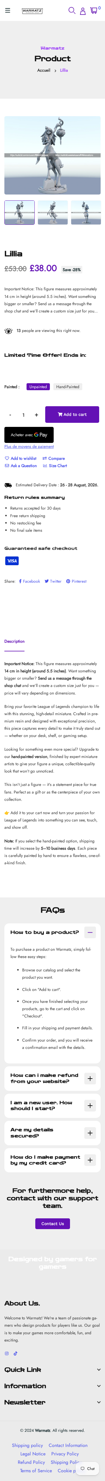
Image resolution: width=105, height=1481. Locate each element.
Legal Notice (33, 1453)
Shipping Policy (66, 1462)
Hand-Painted (67, 387)
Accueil (43, 70)
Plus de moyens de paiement (29, 446)
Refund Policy (31, 1462)
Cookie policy (71, 1470)
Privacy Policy (65, 1453)
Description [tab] (14, 641)
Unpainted (38, 387)
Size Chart (57, 466)
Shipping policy (27, 1445)
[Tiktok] (15, 1353)
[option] (52, 155)
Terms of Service (36, 1470)
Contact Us (52, 1223)
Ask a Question (23, 466)
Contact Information (68, 1445)
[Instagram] (6, 1353)
